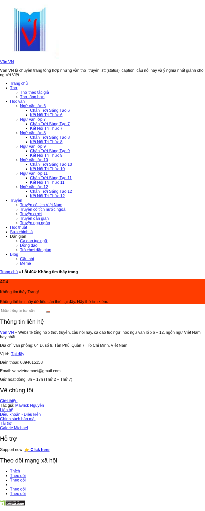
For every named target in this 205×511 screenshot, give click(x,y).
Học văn (17, 101)
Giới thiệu (9, 401)
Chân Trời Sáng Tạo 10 (51, 164)
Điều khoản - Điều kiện (20, 414)
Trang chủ (19, 83)
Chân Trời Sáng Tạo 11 (51, 178)
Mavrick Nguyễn (29, 405)
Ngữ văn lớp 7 (33, 119)
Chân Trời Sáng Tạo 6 (50, 110)
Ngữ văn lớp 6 (33, 106)
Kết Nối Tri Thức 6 (46, 115)
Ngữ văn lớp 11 (34, 173)
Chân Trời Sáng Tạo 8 (50, 137)
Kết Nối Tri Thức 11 (47, 182)
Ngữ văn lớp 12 (34, 187)
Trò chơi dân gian (35, 250)
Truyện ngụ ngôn (35, 223)
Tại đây (17, 354)
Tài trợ (6, 423)
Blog (14, 254)
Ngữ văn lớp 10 (34, 160)
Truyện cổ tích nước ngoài (43, 209)
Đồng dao (29, 245)
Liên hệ (6, 410)
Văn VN (7, 62)
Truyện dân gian (34, 218)
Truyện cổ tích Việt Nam (41, 205)
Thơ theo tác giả (34, 92)
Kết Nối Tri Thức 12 (47, 196)
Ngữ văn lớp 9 (33, 146)
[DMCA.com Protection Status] (13, 504)
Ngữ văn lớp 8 (33, 133)
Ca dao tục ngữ (34, 241)
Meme (25, 263)
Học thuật (18, 227)
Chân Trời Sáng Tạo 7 (50, 124)
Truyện (16, 200)
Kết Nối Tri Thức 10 (47, 169)
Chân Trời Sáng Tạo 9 (50, 151)
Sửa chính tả (21, 232)
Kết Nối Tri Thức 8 (46, 142)
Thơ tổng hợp (32, 97)
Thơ (14, 88)
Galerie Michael (14, 428)
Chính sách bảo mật (18, 419)
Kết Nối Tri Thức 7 (46, 128)
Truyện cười (31, 214)
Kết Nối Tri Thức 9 (46, 155)
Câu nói (27, 259)
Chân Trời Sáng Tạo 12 (51, 191)
